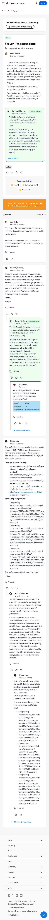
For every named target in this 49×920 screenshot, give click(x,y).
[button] (12, 48)
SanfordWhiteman (18, 111)
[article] (24, 241)
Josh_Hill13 (14, 222)
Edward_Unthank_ (16, 268)
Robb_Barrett (15, 53)
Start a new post (21, 206)
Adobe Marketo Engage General (13, 11)
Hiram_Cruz (14, 441)
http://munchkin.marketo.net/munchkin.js (26, 492)
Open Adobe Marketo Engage (22, 27)
